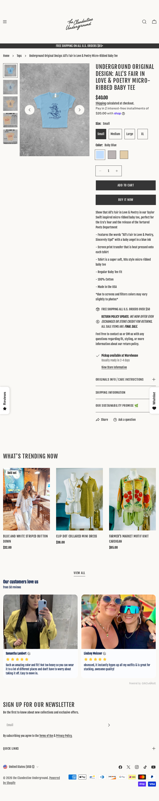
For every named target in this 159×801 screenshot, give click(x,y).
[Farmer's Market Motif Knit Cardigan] (132, 499)
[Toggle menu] (5, 22)
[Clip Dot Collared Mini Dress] (79, 499)
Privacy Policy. (64, 735)
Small (101, 134)
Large (129, 134)
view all (79, 573)
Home (6, 56)
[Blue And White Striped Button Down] (26, 499)
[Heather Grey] (112, 154)
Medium (115, 134)
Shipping (101, 103)
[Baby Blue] (100, 154)
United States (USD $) (22, 767)
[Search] (144, 22)
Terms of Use (46, 735)
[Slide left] (30, 110)
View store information (114, 367)
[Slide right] (79, 110)
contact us (116, 334)
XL (142, 134)
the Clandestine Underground (30, 778)
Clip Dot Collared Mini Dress (76, 536)
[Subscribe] (108, 725)
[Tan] (124, 154)
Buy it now (126, 200)
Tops (19, 56)
